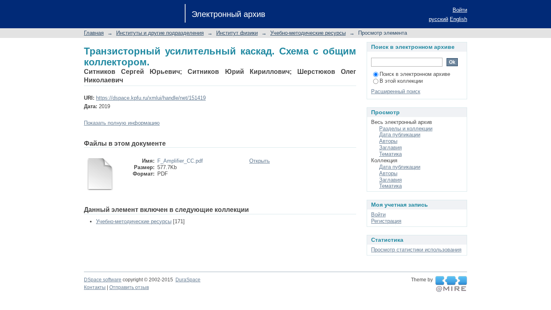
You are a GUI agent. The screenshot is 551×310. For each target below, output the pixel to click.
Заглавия (390, 148)
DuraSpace (187, 280)
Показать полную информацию (122, 123)
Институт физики (237, 33)
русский (438, 19)
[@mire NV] (451, 284)
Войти (460, 10)
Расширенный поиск (395, 91)
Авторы (388, 141)
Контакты (95, 287)
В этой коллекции (401, 81)
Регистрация (386, 221)
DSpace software (102, 280)
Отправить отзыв (129, 287)
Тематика (390, 154)
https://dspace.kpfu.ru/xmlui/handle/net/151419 (151, 98)
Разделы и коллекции (405, 129)
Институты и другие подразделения (160, 33)
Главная (94, 33)
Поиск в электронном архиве (415, 74)
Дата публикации (399, 135)
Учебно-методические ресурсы (308, 33)
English (458, 19)
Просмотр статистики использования (416, 250)
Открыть (259, 161)
